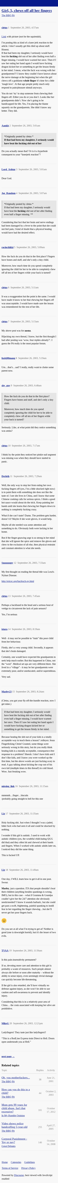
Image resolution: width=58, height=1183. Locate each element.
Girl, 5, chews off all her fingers (27, 10)
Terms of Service (10, 1168)
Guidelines (29, 1162)
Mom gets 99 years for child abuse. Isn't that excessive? (14, 1108)
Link (4, 36)
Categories (16, 1162)
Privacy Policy (28, 1168)
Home (5, 1162)
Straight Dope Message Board (16, 3)
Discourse (19, 1175)
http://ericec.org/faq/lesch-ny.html (18, 581)
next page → (8, 1056)
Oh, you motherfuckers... (16, 1077)
